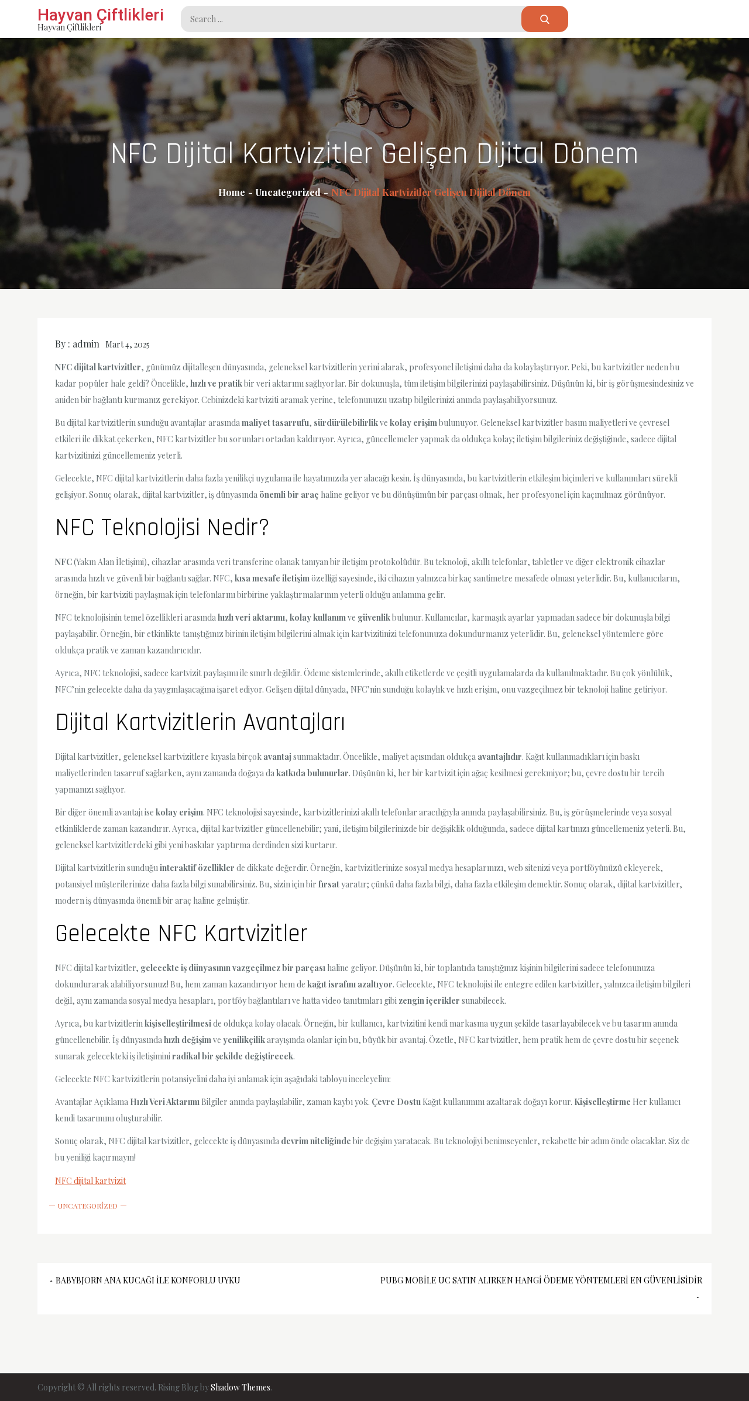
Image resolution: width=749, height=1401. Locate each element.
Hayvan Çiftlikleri (100, 15)
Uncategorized (88, 1205)
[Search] (544, 19)
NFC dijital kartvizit (90, 1180)
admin (86, 344)
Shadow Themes (240, 1387)
